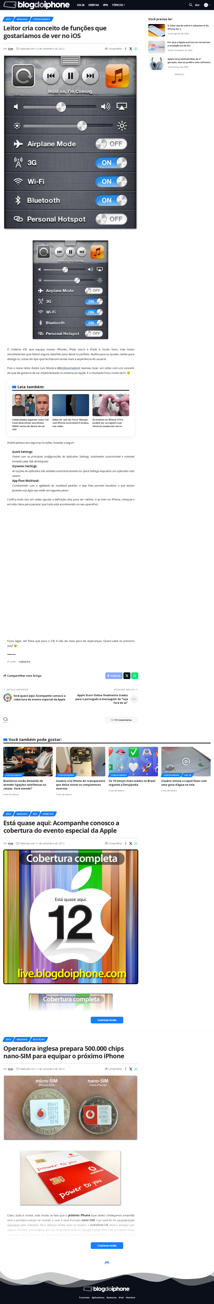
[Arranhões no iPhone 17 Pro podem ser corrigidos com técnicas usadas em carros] (110, 405)
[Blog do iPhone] (37, 5)
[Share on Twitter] (130, 48)
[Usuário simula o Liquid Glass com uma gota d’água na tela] (186, 761)
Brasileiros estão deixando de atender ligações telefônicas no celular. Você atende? (24, 784)
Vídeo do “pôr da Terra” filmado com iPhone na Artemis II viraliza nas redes (70, 423)
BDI (35, 813)
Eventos (48, 813)
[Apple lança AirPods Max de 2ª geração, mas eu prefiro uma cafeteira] (156, 63)
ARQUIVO (22, 19)
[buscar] (191, 5)
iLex (10, 48)
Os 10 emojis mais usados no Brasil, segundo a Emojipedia (132, 783)
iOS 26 (187, 775)
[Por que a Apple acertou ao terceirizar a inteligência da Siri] (156, 47)
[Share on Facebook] (125, 48)
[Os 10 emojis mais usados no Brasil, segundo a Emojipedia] (133, 761)
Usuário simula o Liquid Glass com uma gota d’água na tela (184, 783)
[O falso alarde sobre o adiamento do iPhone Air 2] (156, 30)
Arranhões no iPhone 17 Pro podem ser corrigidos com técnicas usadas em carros (107, 423)
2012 (8, 19)
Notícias (38, 1039)
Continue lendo (107, 1020)
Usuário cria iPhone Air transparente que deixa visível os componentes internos (80, 784)
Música (37, 1264)
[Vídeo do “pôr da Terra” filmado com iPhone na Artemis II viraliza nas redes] (70, 405)
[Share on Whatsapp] (136, 48)
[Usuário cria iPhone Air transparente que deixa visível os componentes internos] (80, 761)
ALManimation (69, 368)
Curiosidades (41, 19)
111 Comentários (123, 719)
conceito (24, 662)
